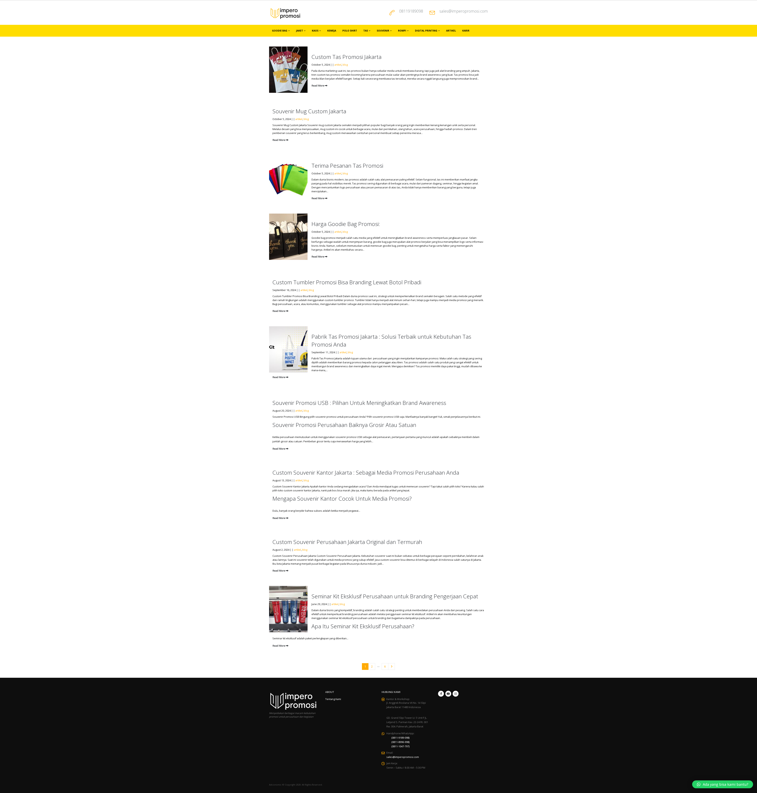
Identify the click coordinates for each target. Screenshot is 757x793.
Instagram (456, 694)
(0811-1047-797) (400, 746)
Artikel (451, 30)
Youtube (448, 694)
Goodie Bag (279, 30)
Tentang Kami (333, 699)
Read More (318, 85)
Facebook (441, 694)
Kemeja (331, 30)
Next (391, 666)
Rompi (402, 30)
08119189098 (411, 11)
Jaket (299, 30)
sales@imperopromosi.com (463, 11)
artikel (337, 64)
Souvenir (383, 30)
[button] (722, 784)
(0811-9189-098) (400, 737)
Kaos (315, 30)
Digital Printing (426, 30)
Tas (365, 30)
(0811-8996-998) (400, 742)
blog (345, 64)
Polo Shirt (349, 30)
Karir (465, 30)
